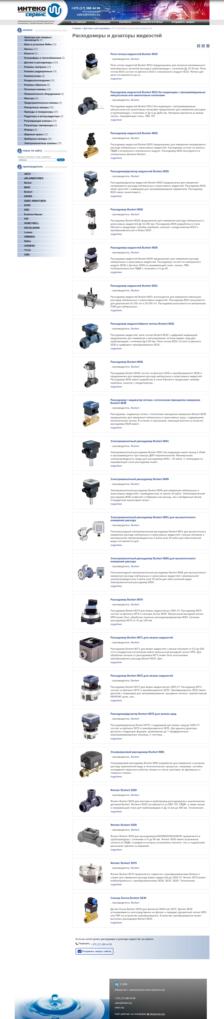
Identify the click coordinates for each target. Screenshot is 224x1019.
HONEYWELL (31, 223)
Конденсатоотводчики (39, 80)
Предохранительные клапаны (42, 102)
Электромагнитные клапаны (42, 143)
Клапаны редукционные (40, 71)
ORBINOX (29, 236)
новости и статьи (151, 22)
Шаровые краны (35, 134)
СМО (27, 254)
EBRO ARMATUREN (35, 201)
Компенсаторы (34, 76)
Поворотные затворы (38, 107)
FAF (26, 218)
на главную (78, 22)
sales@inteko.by (123, 1003)
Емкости (30, 53)
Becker (28, 182)
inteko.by (119, 1007)
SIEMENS (29, 245)
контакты (125, 22)
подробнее (116, 78)
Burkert (28, 192)
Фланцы (30, 129)
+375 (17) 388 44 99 (85, 8)
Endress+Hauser (33, 214)
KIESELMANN (31, 228)
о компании (102, 22)
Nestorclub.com (157, 1014)
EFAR (27, 205)
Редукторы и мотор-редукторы (43, 116)
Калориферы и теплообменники (44, 58)
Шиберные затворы (37, 138)
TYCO (27, 250)
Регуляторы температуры (40, 125)
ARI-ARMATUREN (33, 178)
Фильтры (30, 98)
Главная (76, 28)
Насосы (30, 49)
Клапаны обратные (36, 85)
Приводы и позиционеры (40, 112)
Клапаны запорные (37, 67)
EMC (26, 209)
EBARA (28, 196)
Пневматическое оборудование (43, 94)
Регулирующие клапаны (40, 121)
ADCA (27, 174)
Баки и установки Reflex (40, 44)
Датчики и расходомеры (40, 62)
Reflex (27, 241)
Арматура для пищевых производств (38, 38)
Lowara (28, 232)
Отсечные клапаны (37, 89)
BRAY (27, 187)
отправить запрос (183, 22)
